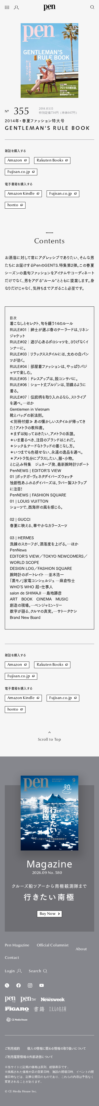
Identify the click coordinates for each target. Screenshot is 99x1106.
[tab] (7, 8)
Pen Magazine (17, 945)
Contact (12, 958)
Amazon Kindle (21, 194)
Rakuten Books (50, 160)
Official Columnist (53, 945)
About (81, 949)
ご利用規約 (12, 1048)
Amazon (14, 160)
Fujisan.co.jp (18, 172)
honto (12, 205)
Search (35, 971)
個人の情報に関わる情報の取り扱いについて (56, 1048)
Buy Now (48, 914)
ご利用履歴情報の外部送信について (29, 1056)
